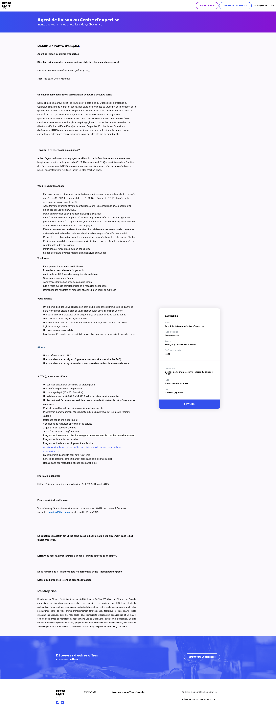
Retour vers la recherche (201, 657)
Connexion (260, 5)
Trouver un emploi (235, 5)
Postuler (189, 404)
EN (272, 5)
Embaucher (207, 5)
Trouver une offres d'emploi (128, 692)
